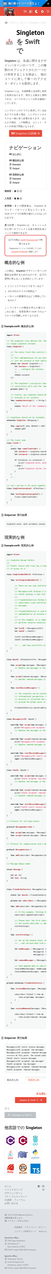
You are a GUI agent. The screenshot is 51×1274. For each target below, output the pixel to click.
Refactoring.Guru (25, 1215)
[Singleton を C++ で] (23, 1140)
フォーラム (19, 1200)
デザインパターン (18, 22)
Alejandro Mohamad (19, 251)
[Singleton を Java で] (10, 1154)
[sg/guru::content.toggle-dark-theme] (36, 11)
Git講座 (8, 1200)
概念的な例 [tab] (12, 1080)
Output (16, 168)
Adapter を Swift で (29, 1100)
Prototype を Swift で (21, 1115)
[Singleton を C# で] (10, 1140)
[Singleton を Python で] (35, 1154)
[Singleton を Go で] (35, 1140)
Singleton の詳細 (26, 133)
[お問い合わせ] (25, 11)
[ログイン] (30, 11)
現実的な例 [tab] (33, 1080)
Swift (43, 22)
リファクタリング (14, 1189)
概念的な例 (18, 160)
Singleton (34, 22)
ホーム (8, 1186)
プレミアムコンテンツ (16, 1196)
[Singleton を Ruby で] (10, 1168)
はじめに (17, 154)
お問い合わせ (11, 1203)
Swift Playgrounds (29, 239)
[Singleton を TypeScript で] (35, 1168)
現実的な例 (18, 174)
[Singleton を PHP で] (23, 1154)
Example (16, 164)
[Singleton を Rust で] (23, 1168)
